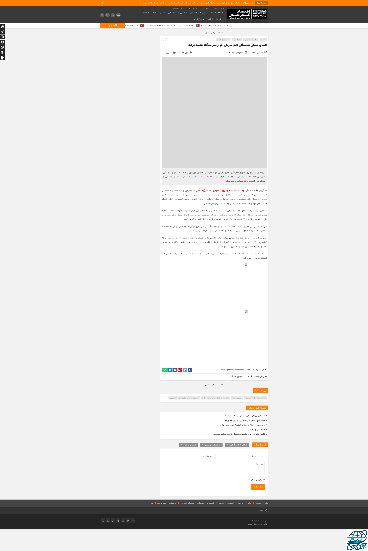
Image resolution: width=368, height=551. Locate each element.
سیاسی (205, 12)
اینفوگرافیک (199, 19)
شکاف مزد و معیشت (256, 429)
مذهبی (221, 503)
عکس (162, 12)
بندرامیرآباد (237, 397)
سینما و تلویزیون (187, 503)
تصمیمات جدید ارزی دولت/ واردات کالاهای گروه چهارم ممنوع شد (191, 25)
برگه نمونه (264, 510)
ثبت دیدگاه (258, 486)
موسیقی (172, 503)
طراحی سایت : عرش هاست (257, 524)
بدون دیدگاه (236, 376)
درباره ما (219, 19)
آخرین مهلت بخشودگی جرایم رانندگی (146, 25)
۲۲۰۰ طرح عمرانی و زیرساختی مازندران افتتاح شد (244, 420)
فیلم (154, 12)
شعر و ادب (161, 503)
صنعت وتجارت (223, 39)
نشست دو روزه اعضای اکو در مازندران (184, 397)
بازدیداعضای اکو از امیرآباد (255, 397)
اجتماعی (171, 12)
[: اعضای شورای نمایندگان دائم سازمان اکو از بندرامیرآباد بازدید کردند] (167, 52)
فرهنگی (183, 12)
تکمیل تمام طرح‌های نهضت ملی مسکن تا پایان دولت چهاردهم (239, 434)
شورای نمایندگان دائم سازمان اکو (215, 397)
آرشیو (210, 19)
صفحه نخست (217, 12)
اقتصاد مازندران (250, 39)
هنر (152, 503)
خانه (263, 39)
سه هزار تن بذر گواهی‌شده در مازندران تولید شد (245, 415)
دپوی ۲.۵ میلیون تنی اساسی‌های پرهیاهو (238, 25)
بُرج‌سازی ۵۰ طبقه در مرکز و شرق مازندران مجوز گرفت (242, 425)
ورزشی (240, 503)
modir (250, 376)
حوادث (146, 12)
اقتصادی (193, 12)
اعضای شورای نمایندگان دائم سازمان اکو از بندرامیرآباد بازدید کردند (227, 45)
